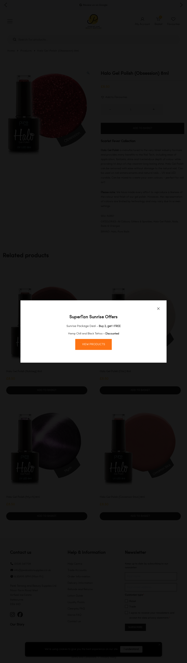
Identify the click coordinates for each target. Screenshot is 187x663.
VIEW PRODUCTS (93, 344)
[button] (158, 308)
